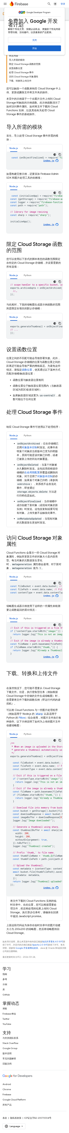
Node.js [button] (13, 148)
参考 (5, 979)
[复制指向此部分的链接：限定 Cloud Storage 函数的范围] (25, 251)
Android (7, 1084)
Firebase (7, 1094)
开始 (34, 48)
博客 (5, 1008)
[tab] (14, 148)
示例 (5, 984)
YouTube (7, 1024)
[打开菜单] (5, 4)
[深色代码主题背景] (54, 154)
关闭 (34, 40)
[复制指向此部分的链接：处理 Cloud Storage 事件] (9, 419)
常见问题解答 (9, 1058)
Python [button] (27, 148)
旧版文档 (7, 1063)
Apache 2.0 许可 (40, 944)
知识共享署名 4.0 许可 (52, 941)
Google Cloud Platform (14, 1099)
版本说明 (7, 1053)
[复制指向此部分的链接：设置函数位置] (40, 350)
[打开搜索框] (49, 4)
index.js (48, 595)
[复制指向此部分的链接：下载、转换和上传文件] (9, 680)
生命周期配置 (32, 472)
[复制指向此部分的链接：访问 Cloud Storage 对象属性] (20, 544)
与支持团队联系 (10, 1038)
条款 (5, 1118)
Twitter (6, 1018)
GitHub (6, 994)
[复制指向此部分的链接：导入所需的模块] (45, 127)
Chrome (7, 1089)
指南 (5, 974)
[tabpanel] (34, 160)
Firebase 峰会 (9, 1013)
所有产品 (7, 1104)
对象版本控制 (29, 447)
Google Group (10, 1048)
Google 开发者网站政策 (27, 948)
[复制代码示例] (59, 154)
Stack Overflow (10, 1043)
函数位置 (27, 369)
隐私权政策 (15, 1118)
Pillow (22, 717)
